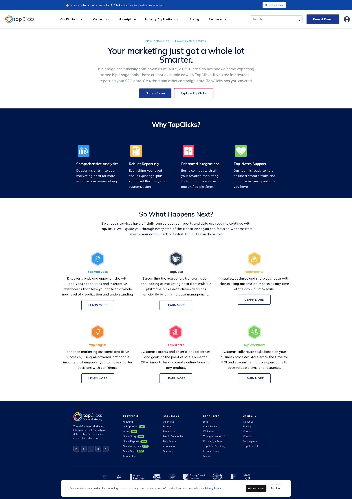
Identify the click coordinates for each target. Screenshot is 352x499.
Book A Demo (323, 19)
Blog (205, 421)
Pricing (194, 19)
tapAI (129, 431)
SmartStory (133, 436)
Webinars (208, 431)
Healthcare (169, 441)
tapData (128, 421)
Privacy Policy (213, 488)
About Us (248, 421)
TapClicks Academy (214, 446)
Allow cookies (256, 488)
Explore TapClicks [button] (193, 93)
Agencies (168, 421)
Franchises (169, 431)
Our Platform (69, 19)
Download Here (274, 5)
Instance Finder (212, 451)
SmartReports (134, 441)
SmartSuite (133, 451)
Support (207, 455)
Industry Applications (160, 19)
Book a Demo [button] (155, 93)
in (76, 448)
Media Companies (173, 436)
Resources (215, 19)
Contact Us (249, 436)
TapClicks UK (250, 446)
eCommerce (170, 446)
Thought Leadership (214, 436)
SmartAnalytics (135, 446)
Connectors (101, 19)
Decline (275, 488)
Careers (247, 431)
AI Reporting (133, 426)
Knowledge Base (212, 441)
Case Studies (210, 426)
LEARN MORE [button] (97, 305)
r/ (106, 448)
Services (168, 451)
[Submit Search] (298, 19)
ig (98, 448)
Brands (167, 426)
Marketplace (127, 19)
